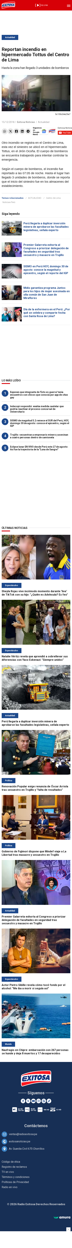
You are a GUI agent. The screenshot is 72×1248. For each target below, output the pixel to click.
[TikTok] (49, 1101)
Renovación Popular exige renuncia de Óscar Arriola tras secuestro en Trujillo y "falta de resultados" (35, 788)
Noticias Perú (9, 202)
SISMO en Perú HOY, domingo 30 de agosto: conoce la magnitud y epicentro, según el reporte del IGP (45, 270)
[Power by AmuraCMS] (62, 1217)
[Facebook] (16, 131)
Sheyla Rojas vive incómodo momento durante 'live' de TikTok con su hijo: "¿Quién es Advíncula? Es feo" (35, 593)
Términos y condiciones (15, 1177)
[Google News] (44, 1101)
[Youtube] (33, 1101)
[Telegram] (28, 131)
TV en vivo (8, 1172)
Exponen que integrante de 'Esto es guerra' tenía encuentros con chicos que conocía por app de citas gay (39, 395)
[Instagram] (38, 1101)
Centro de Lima (53, 198)
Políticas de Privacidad (15, 1182)
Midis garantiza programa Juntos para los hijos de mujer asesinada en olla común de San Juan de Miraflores (46, 293)
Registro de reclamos (14, 1166)
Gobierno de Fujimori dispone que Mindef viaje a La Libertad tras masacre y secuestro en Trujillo (34, 853)
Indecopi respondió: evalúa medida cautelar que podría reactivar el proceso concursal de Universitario (37, 409)
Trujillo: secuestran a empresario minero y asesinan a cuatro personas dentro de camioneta (39, 436)
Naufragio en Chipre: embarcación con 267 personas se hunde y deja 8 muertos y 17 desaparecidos (35, 1051)
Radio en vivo (9, 1187)
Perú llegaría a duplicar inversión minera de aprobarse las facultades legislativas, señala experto (46, 227)
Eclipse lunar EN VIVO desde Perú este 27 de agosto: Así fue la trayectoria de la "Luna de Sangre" (39, 448)
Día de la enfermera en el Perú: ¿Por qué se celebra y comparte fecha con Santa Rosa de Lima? (46, 313)
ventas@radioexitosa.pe (23, 1134)
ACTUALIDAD (34, 198)
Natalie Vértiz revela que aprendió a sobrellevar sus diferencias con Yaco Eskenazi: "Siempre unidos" (35, 658)
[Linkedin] (22, 131)
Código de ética (11, 1161)
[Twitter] (10, 131)
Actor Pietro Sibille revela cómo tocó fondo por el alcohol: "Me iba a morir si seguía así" (33, 986)
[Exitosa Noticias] (8, 5)
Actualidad (10, 37)
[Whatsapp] (5, 131)
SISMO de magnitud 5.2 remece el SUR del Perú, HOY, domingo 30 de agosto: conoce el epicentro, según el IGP (39, 423)
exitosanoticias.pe (19, 1141)
